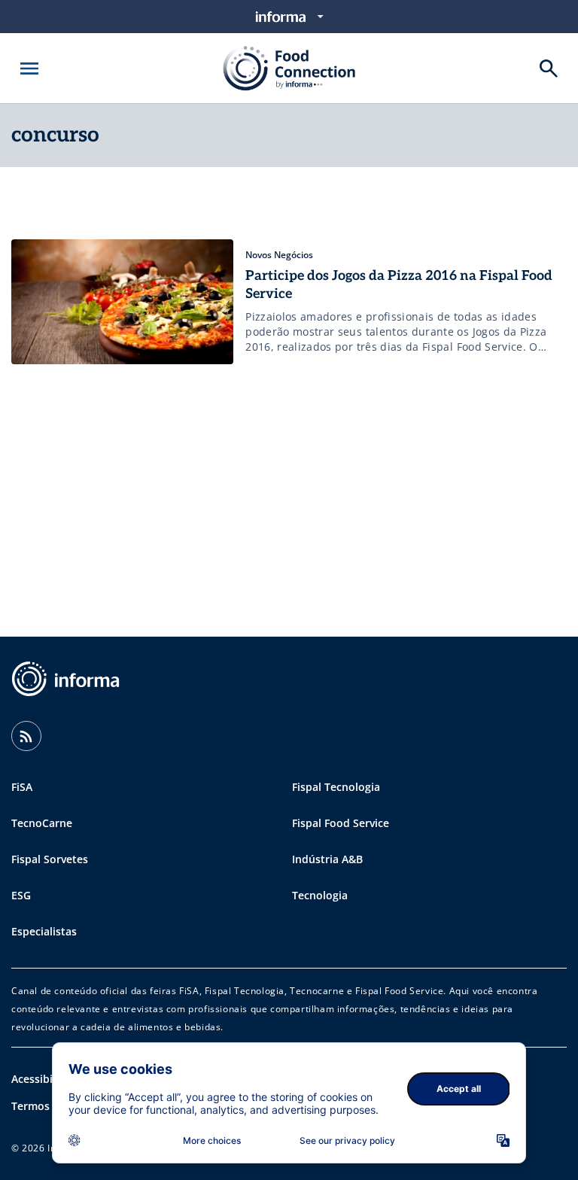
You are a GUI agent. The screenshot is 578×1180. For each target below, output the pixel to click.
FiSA (21, 787)
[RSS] (26, 736)
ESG (21, 895)
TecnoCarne (41, 823)
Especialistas (44, 931)
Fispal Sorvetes (49, 859)
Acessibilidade (47, 1079)
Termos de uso (49, 1106)
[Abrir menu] (29, 68)
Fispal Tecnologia (336, 787)
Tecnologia (320, 895)
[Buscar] (549, 68)
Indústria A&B (327, 859)
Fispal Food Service (340, 823)
